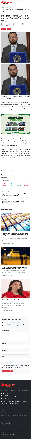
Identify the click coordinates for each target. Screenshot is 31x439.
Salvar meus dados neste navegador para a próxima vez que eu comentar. (15, 366)
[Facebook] (2, 423)
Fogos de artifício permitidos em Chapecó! (14, 415)
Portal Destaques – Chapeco (13, 431)
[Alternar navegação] (28, 2)
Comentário (6, 330)
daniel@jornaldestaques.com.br (12, 396)
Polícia (14, 26)
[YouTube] (9, 423)
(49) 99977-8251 (7, 393)
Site (3, 357)
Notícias (8, 7)
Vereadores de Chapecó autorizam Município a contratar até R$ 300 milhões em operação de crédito (15, 234)
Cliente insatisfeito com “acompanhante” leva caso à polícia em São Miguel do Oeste (15, 267)
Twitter (11, 185)
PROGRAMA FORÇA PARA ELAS (11, 299)
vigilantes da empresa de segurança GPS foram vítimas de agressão (14, 194)
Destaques (5, 24)
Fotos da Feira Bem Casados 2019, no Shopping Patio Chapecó (13, 202)
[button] (13, 135)
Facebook (4, 185)
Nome (4, 343)
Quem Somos (5, 413)
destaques (4, 177)
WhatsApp (18, 185)
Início (3, 7)
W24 (12, 434)
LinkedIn (26, 185)
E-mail (4, 350)
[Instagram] (6, 423)
